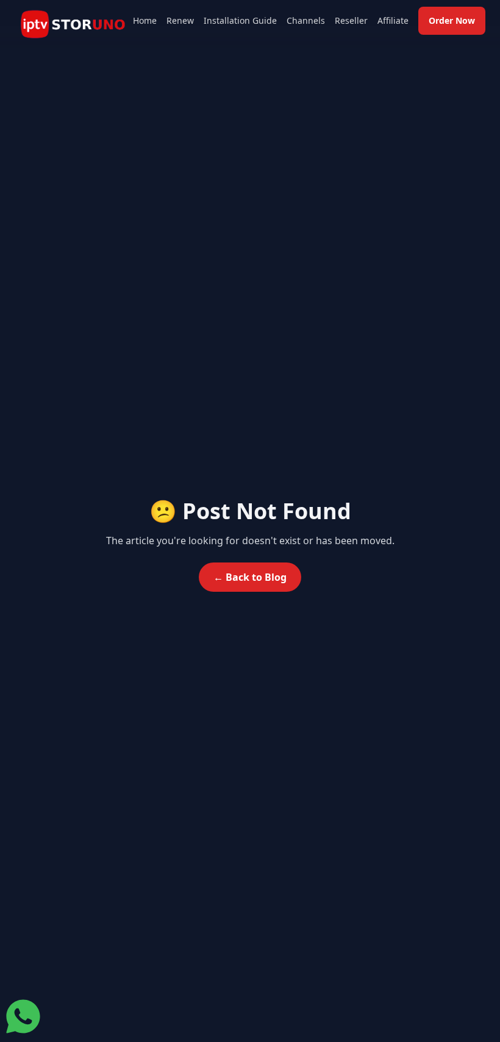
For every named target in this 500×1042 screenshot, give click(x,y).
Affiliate (393, 20)
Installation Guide (240, 20)
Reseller (351, 20)
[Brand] (73, 25)
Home (145, 20)
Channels (306, 20)
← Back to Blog (250, 577)
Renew (180, 20)
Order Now (452, 20)
